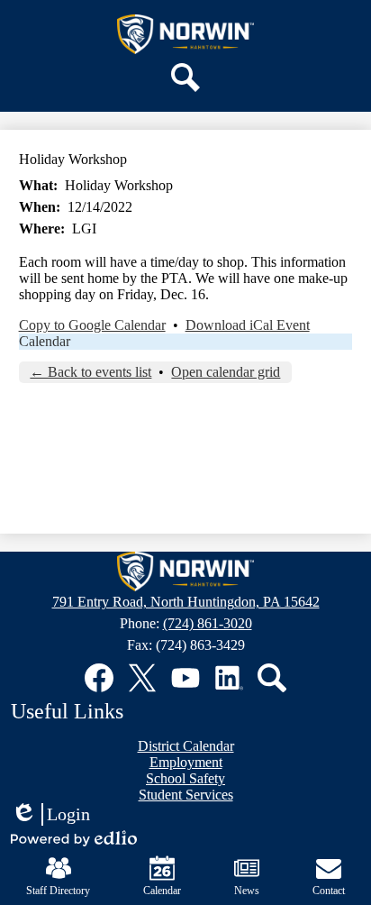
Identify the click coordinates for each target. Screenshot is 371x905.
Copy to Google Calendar (92, 325)
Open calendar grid (225, 371)
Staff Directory (58, 890)
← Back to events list (90, 371)
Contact (328, 890)
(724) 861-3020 (207, 623)
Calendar (44, 341)
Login (50, 815)
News (246, 890)
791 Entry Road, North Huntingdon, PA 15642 (186, 601)
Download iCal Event (248, 325)
